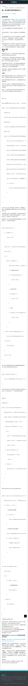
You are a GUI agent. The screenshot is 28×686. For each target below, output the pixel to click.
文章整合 (14, 2)
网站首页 (11, 7)
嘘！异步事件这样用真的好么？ (19, 7)
